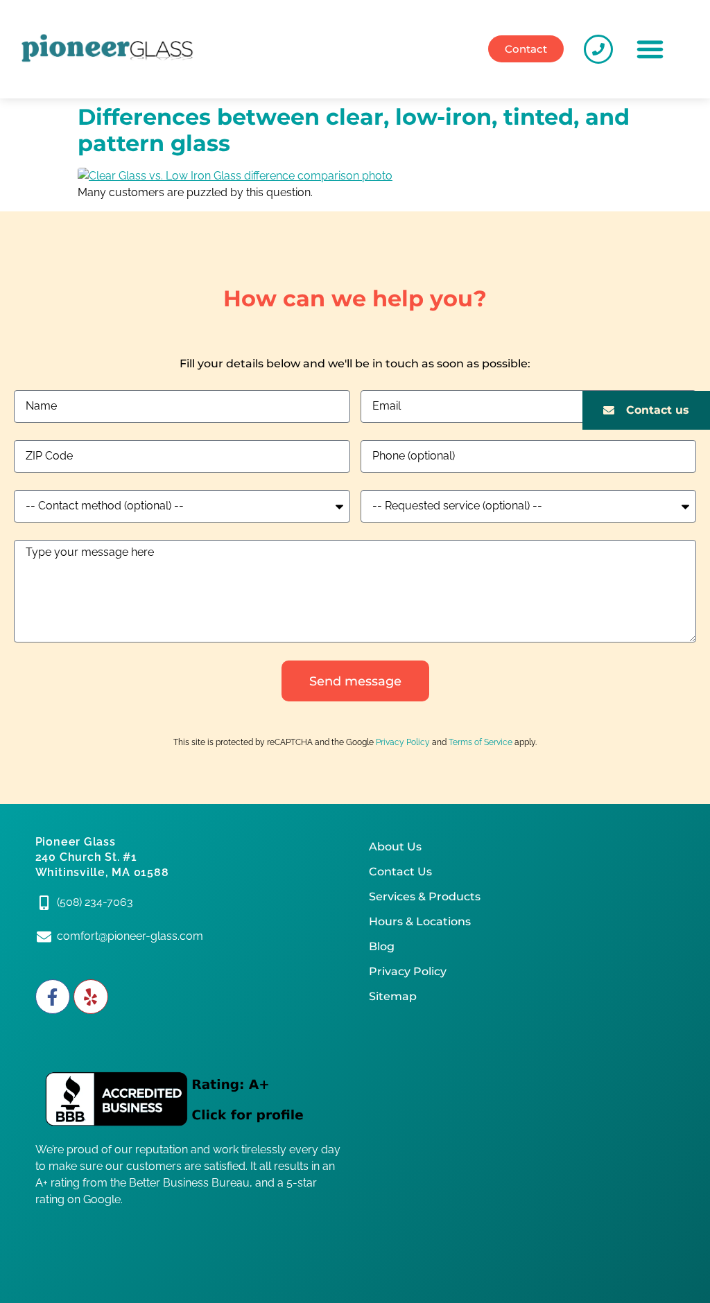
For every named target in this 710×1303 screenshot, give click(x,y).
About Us (395, 846)
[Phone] (598, 49)
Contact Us (400, 871)
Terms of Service (480, 742)
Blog (382, 946)
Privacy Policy (403, 742)
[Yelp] (90, 996)
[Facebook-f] (52, 996)
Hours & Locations (420, 921)
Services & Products (424, 896)
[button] (650, 49)
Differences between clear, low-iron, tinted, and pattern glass (354, 130)
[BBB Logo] (188, 1100)
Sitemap (393, 996)
